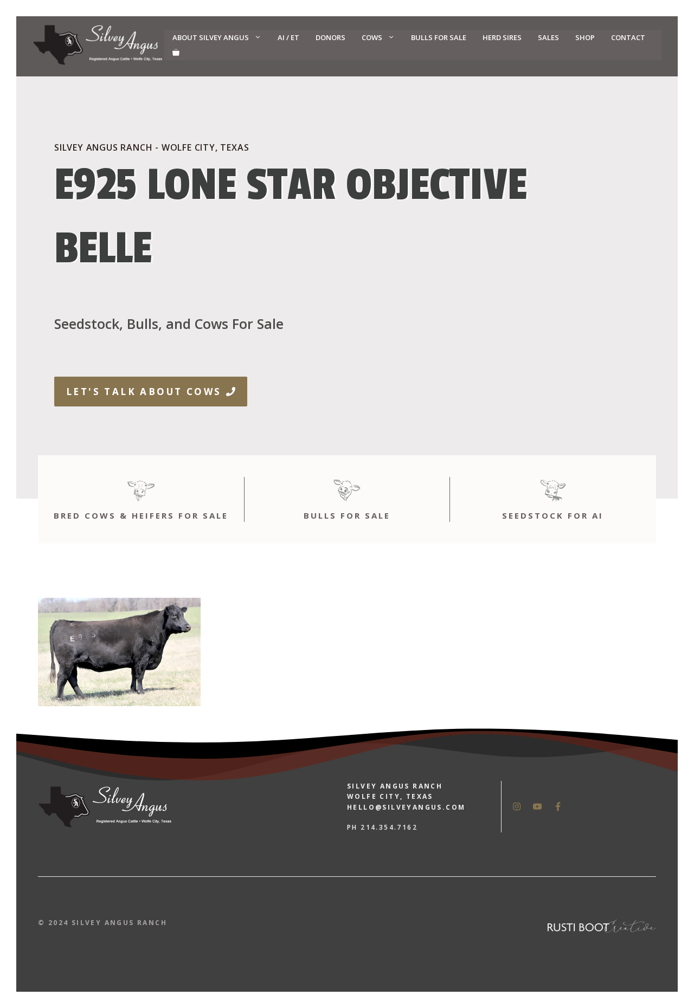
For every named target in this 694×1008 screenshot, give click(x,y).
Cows (372, 37)
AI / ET (288, 37)
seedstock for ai (552, 515)
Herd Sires (502, 37)
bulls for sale (347, 515)
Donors (330, 37)
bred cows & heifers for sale (141, 515)
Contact (628, 37)
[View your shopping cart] (176, 52)
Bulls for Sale (438, 37)
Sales (548, 37)
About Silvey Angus (210, 37)
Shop (585, 37)
